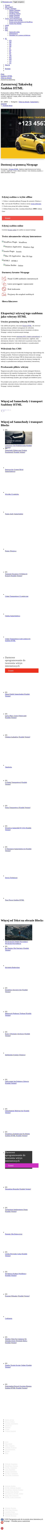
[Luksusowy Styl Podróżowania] (18, 444)
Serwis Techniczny (11, 878)
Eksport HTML (27, 325)
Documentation (10, 1449)
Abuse (7, 1429)
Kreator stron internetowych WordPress (21, 22)
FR (10, 46)
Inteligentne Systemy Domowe (15, 1055)
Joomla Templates (14, 15)
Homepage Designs (11, 1514)
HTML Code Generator (13, 1497)
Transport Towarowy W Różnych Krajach (16, 575)
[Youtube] (2, 1523)
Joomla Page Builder (15, 23)
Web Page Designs (11, 1510)
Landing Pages (10, 1512)
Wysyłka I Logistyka (12, 494)
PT (10, 54)
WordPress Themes (15, 13)
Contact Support (10, 1431)
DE (10, 42)
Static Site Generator (12, 1495)
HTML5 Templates (11, 1473)
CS (10, 61)
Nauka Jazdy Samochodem (14, 514)
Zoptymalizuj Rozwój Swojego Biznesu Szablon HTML (18, 1387)
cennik (7, 25)
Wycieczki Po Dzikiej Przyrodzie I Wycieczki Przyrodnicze (16, 942)
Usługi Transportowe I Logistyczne (16, 596)
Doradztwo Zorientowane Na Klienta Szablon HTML (17, 1135)
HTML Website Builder (13, 1488)
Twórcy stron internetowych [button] (13, 18)
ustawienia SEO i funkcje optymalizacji (28, 336)
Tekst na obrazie (24, 102)
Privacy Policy (10, 1422)
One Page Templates (12, 1475)
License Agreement (11, 1424)
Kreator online (12, 230)
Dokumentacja (13, 33)
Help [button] (6, 30)
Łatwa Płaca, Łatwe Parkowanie (15, 716)
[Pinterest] (2, 1529)
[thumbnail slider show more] (2, 411)
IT (10, 48)
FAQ (6, 1442)
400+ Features (9, 1446)
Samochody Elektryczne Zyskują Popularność (16, 451)
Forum (7, 1451)
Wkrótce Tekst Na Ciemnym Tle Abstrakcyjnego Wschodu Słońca (16, 1341)
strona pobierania (36, 204)
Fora (6, 27)
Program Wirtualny (17, 1296)
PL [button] (6, 39)
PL (10, 52)
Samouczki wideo (14, 32)
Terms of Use (9, 1420)
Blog (6, 28)
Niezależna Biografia (18, 1189)
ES (10, 50)
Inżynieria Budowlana (12, 967)
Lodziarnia (8, 1318)
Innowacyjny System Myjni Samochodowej (14, 470)
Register (7, 69)
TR (10, 55)
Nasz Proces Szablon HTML (14, 900)
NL (10, 44)
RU (10, 57)
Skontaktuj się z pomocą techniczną (19, 35)
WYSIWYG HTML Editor (14, 1493)
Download (8, 1444)
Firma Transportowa (17, 807)
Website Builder (10, 1486)
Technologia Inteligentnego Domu (16, 1210)
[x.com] (2, 1526)
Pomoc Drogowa (10, 551)
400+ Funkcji (9, 7)
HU (10, 59)
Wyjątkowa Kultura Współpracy (15, 1274)
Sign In (7, 65)
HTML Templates (14, 17)
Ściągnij (7, 5)
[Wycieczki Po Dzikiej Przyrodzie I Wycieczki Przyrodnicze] (18, 940)
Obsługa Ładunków (17, 737)
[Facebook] (2, 1520)
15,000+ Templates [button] (10, 8)
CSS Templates (10, 1470)
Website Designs (14, 12)
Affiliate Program (11, 1447)
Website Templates (14, 10)
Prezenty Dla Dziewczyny (13, 1234)
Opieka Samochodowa (12, 616)
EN (10, 40)
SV (10, 63)
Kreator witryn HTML (16, 20)
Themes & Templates (12, 1459)
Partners (7, 1427)
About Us (8, 1425)
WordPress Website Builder (14, 1490)
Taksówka (8, 767)
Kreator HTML (13, 169)
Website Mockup (10, 1516)
